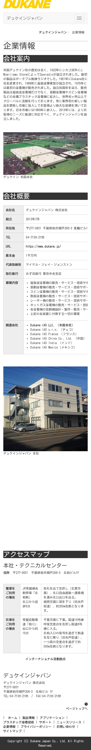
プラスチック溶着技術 (18, 722)
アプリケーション (52, 717)
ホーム (12, 717)
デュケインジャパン (25, 18)
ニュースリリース (69, 722)
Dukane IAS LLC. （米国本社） (52, 325)
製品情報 (28, 717)
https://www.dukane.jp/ (43, 246)
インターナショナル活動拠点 (45, 659)
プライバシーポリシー (36, 726)
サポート (45, 722)
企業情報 (9, 726)
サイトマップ (12, 731)
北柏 (77, 228)
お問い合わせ (66, 726)
